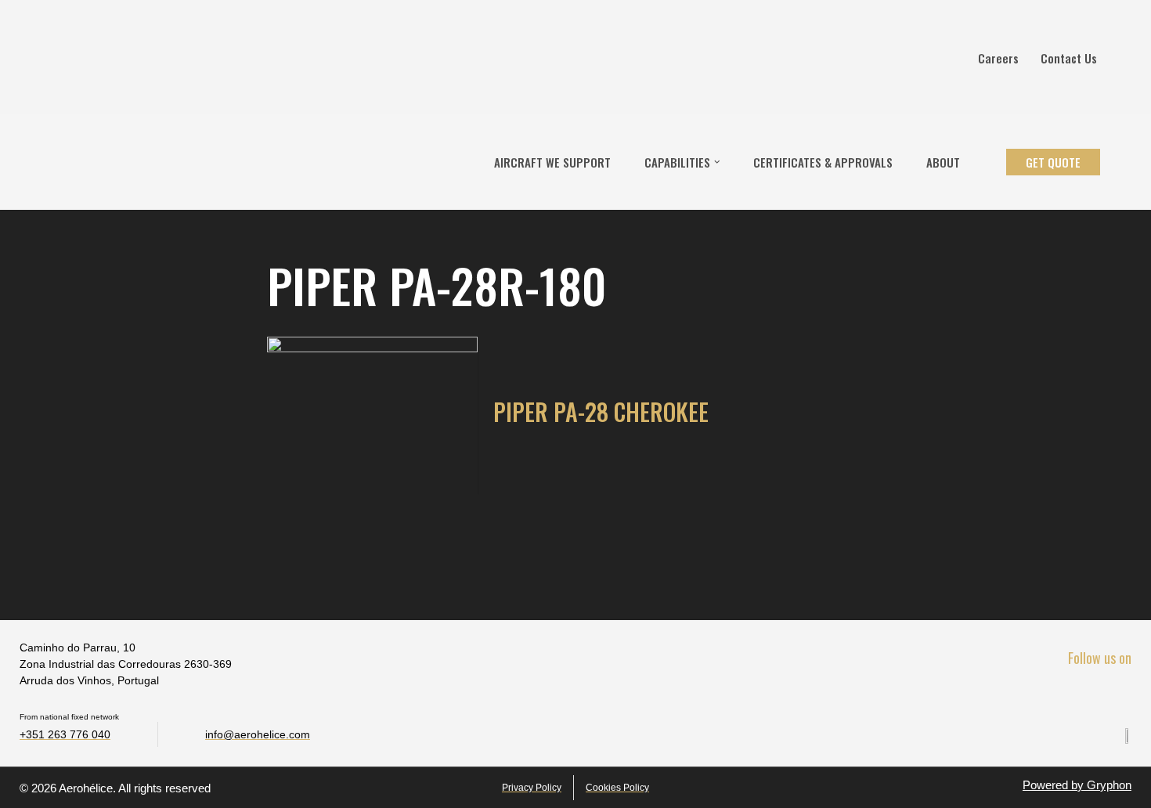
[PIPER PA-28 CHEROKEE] (372, 416)
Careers (998, 58)
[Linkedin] (1086, 693)
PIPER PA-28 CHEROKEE (601, 411)
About (943, 162)
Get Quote (1053, 162)
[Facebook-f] (1053, 693)
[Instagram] (1118, 693)
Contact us (1069, 58)
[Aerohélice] (61, 162)
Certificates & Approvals (823, 162)
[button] (717, 162)
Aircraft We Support (552, 162)
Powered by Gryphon (1077, 785)
